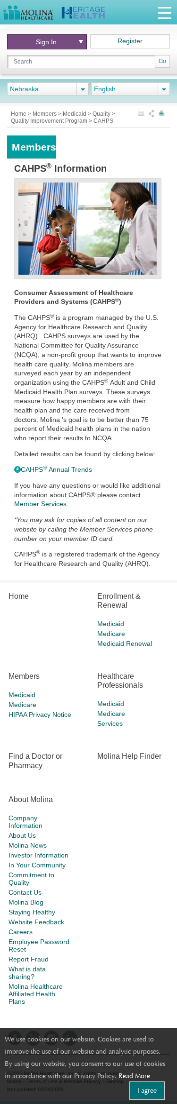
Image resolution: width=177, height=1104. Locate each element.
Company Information (25, 821)
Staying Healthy (31, 912)
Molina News (27, 845)
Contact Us (25, 892)
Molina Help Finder (129, 756)
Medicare (111, 633)
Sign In (46, 42)
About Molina (30, 799)
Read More (134, 1076)
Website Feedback (36, 922)
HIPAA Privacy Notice (39, 714)
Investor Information (38, 855)
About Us (22, 835)
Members (45, 114)
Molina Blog (25, 902)
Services (110, 723)
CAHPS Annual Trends (57, 469)
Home (19, 114)
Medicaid (75, 114)
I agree (147, 1090)
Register (130, 41)
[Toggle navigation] (164, 12)
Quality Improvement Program (50, 121)
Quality (102, 114)
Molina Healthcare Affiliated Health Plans (35, 994)
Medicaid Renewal (124, 643)
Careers (20, 932)
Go (162, 61)
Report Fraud (28, 959)
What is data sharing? (27, 972)
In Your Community (37, 865)
